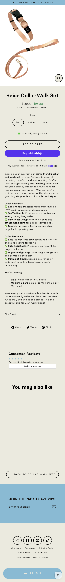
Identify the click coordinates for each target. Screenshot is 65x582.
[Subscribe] (53, 506)
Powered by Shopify (40, 557)
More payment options (32, 160)
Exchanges (30, 548)
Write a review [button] (32, 366)
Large (45, 122)
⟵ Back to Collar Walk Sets (33, 474)
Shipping (21, 107)
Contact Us (41, 552)
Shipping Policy (46, 548)
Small (18, 122)
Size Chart (10, 314)
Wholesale (16, 548)
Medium (31, 122)
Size (32, 115)
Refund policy (25, 552)
